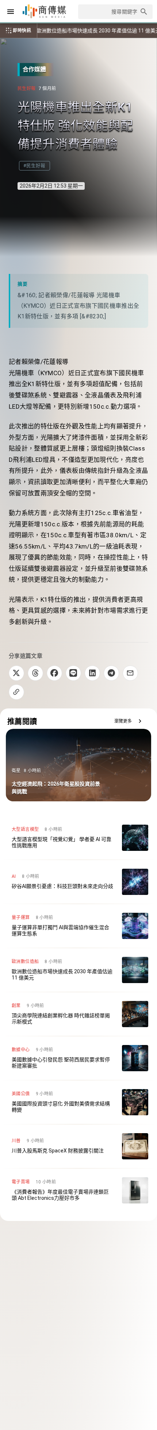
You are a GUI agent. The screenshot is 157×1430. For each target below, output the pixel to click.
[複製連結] (16, 692)
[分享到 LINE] (73, 673)
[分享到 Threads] (35, 673)
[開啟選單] (10, 11)
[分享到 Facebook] (54, 673)
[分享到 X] (16, 673)
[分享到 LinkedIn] (92, 673)
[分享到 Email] (130, 673)
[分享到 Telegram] (111, 673)
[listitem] (78, 838)
